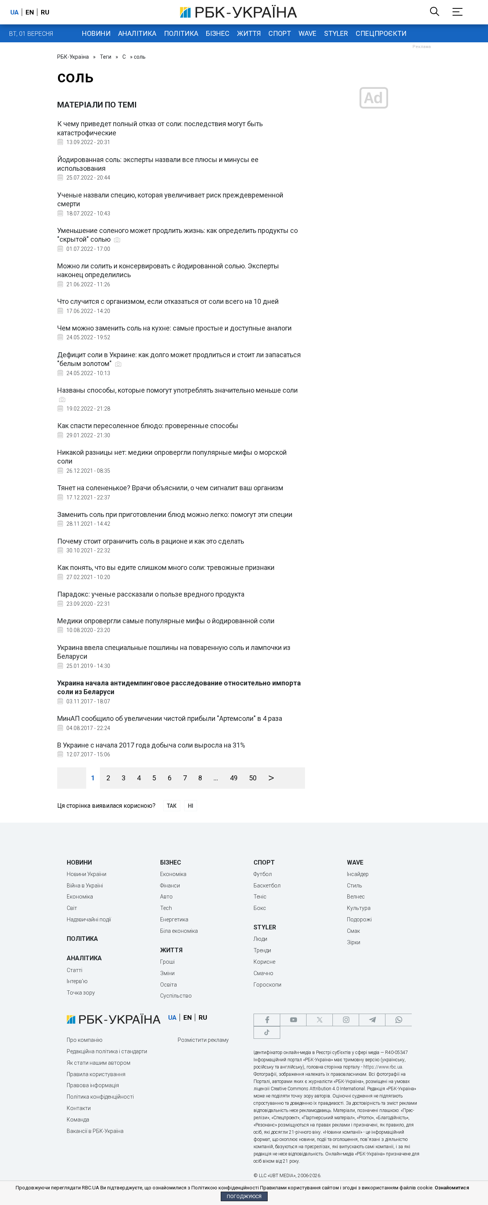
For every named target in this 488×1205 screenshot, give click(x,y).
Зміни (167, 973)
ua (14, 12)
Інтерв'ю (77, 981)
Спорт (279, 33)
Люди (260, 939)
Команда (78, 1120)
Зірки (353, 942)
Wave (307, 33)
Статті (74, 970)
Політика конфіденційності (100, 1097)
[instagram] (345, 1020)
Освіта (168, 985)
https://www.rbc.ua (382, 1067)
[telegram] (372, 1020)
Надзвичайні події (89, 919)
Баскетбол (267, 885)
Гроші (167, 962)
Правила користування (96, 1074)
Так (172, 806)
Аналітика (137, 33)
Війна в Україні (85, 885)
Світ (72, 908)
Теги (105, 57)
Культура (359, 908)
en (30, 12)
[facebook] (267, 1020)
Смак (353, 931)
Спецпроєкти (381, 33)
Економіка (80, 897)
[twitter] (319, 1020)
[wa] (398, 1020)
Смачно (263, 973)
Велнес (356, 897)
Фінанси (170, 885)
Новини (96, 33)
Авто (166, 897)
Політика (181, 33)
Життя (249, 33)
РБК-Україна (73, 57)
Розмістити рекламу (203, 1040)
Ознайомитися (452, 1188)
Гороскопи (267, 985)
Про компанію (85, 1040)
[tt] (267, 1032)
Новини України (86, 874)
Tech (166, 908)
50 (253, 778)
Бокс (260, 908)
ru (45, 12)
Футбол (263, 874)
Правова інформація (93, 1085)
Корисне (264, 962)
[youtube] (293, 1020)
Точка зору (81, 993)
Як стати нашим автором (98, 1063)
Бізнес (218, 33)
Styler (336, 33)
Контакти (79, 1108)
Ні (190, 806)
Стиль (354, 885)
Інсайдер (358, 874)
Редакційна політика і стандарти (107, 1051)
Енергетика (174, 919)
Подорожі (359, 919)
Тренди (262, 950)
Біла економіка (179, 931)
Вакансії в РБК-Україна (95, 1131)
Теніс (260, 897)
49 (234, 778)
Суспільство (176, 996)
